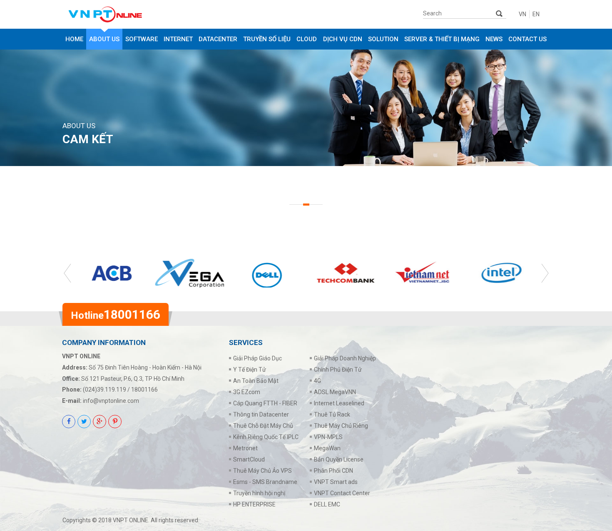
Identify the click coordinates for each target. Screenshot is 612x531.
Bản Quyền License (338, 459)
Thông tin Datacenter (261, 414)
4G (317, 380)
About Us (104, 39)
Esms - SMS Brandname (265, 482)
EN (536, 14)
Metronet (245, 448)
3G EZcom (246, 392)
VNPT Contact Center (342, 493)
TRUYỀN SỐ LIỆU (267, 39)
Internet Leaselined (339, 403)
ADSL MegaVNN (335, 392)
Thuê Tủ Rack (332, 414)
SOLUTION (383, 39)
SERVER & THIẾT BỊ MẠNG (442, 39)
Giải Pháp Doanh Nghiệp (345, 358)
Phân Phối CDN (333, 470)
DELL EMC (327, 504)
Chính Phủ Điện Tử (338, 369)
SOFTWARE (141, 39)
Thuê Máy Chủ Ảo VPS (262, 470)
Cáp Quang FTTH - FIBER (265, 403)
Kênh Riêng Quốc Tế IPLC (266, 437)
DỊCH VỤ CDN (342, 39)
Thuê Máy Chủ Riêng (341, 425)
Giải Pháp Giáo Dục (257, 358)
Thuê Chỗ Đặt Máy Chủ (263, 425)
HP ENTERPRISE (254, 504)
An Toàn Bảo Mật (256, 380)
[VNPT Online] (128, 14)
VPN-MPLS (328, 437)
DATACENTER (218, 39)
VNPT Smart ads (336, 482)
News (494, 39)
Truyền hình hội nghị (259, 493)
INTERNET (178, 39)
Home (74, 39)
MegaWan (327, 448)
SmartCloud (249, 459)
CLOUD (306, 39)
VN (522, 14)
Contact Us (527, 39)
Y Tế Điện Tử (249, 369)
